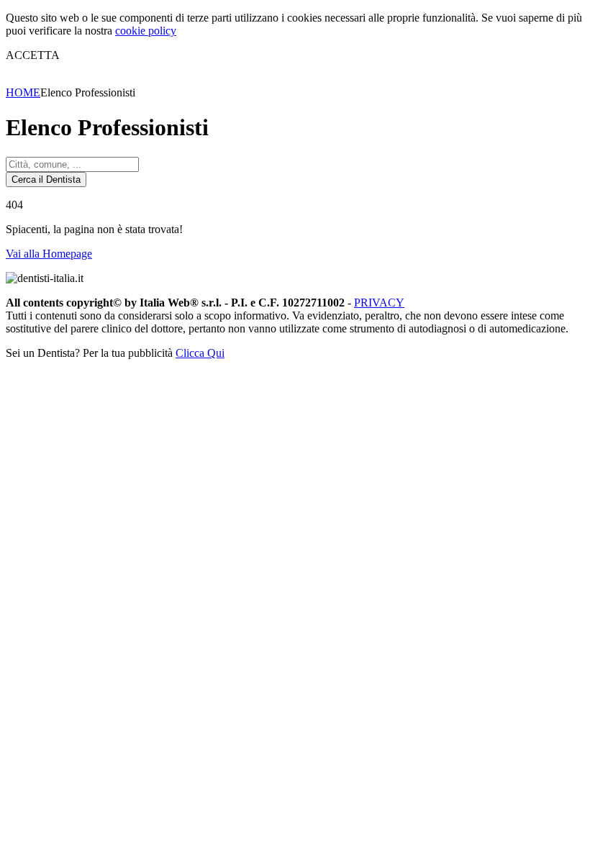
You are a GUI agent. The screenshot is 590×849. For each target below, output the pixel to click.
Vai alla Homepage (49, 254)
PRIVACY (379, 302)
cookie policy (145, 30)
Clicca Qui (200, 353)
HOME (23, 92)
